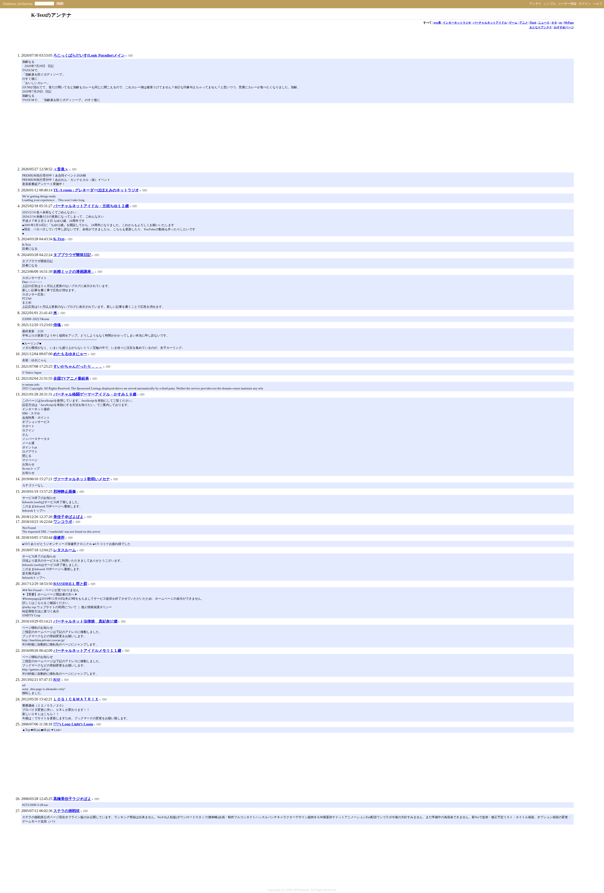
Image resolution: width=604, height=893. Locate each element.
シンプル (550, 3)
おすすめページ (564, 27)
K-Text (58, 239)
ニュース (543, 22)
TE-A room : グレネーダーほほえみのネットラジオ (96, 190)
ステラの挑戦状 (66, 811)
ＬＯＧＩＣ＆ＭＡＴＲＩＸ (76, 699)
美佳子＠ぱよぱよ (68, 517)
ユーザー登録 (567, 3)
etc (560, 22)
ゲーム (513, 22)
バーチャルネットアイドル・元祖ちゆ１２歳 (91, 206)
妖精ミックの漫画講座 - (73, 272)
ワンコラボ (62, 522)
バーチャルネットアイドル (490, 22)
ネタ (554, 22)
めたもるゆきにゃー (70, 354)
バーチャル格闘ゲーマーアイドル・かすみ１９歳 (94, 394)
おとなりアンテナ (540, 27)
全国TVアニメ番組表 (71, 378)
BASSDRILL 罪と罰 (70, 584)
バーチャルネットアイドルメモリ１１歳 (87, 651)
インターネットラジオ (457, 22)
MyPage (569, 22)
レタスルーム (64, 550)
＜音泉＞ (60, 169)
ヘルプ (597, 3)
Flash (533, 22)
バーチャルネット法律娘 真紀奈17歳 (85, 621)
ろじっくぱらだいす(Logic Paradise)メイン (89, 55)
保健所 (59, 537)
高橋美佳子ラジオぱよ (72, 799)
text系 (437, 22)
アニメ (523, 22)
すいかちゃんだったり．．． (77, 366)
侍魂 (57, 325)
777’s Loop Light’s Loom (73, 724)
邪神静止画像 (64, 491)
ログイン (585, 3)
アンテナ (535, 3)
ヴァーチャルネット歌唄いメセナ (81, 479)
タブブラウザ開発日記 (72, 255)
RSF (57, 680)
